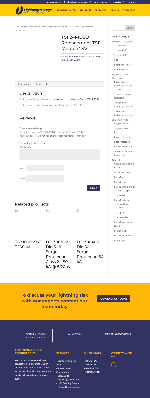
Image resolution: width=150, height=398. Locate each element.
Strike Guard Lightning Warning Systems (123, 86)
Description (24, 84)
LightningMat (120, 240)
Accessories (122, 217)
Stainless (120, 195)
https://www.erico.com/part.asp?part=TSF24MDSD (74, 99)
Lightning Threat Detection (77, 2)
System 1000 (120, 45)
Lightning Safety (66, 10)
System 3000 (120, 55)
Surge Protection (100, 2)
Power (42, 26)
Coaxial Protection (123, 146)
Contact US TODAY (113, 298)
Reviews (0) (42, 84)
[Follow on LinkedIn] (113, 364)
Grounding (117, 2)
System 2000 (120, 50)
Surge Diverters (122, 123)
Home (37, 10)
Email (22, 178)
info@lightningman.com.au (117, 333)
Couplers (120, 212)
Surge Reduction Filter (57, 26)
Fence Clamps (120, 230)
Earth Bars (119, 177)
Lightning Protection (54, 2)
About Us (49, 10)
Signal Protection (122, 137)
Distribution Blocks (123, 172)
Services (114, 10)
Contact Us (128, 10)
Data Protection (122, 141)
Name (23, 168)
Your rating (25, 143)
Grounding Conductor (124, 235)
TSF (78, 60)
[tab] (24, 84)
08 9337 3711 (75, 333)
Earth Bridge (120, 182)
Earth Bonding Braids (124, 186)
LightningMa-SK (122, 64)
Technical (85, 10)
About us (91, 360)
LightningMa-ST (122, 69)
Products (100, 10)
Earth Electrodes (122, 200)
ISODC (117, 60)
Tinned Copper (123, 190)
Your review (25, 146)
